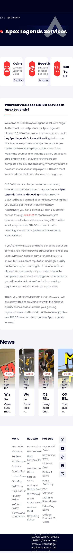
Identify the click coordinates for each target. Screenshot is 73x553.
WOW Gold (33, 494)
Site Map (17, 481)
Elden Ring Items (48, 507)
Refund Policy (16, 506)
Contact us (18, 471)
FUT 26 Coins (34, 451)
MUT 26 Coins (31, 478)
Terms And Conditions (18, 514)
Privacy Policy (16, 497)
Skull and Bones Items (49, 499)
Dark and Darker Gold (34, 487)
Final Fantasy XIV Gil (34, 460)
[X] (62, 439)
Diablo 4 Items (47, 473)
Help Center (19, 491)
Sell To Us (17, 486)
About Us (17, 451)
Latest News (19, 476)
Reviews (17, 456)
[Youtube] (62, 448)
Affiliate (16, 466)
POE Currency (47, 490)
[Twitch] (62, 474)
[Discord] (62, 465)
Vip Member (19, 461)
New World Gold (48, 456)
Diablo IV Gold (47, 465)
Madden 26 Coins (34, 470)
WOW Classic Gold (34, 500)
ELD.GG (36, 537)
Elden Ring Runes (33, 517)
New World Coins (48, 448)
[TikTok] (62, 457)
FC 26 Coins (34, 446)
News (9, 373)
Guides (29, 373)
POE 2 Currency (47, 482)
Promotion (18, 446)
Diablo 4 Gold (32, 509)
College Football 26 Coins (48, 518)
